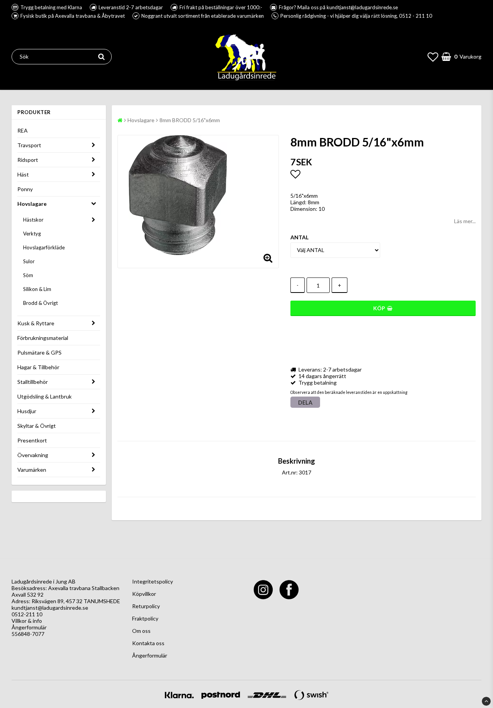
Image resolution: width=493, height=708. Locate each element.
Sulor (29, 261)
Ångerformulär (29, 627)
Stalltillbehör (32, 381)
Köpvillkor (144, 593)
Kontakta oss (148, 643)
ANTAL (299, 237)
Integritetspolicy (152, 581)
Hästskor (33, 220)
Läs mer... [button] (465, 221)
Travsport (29, 145)
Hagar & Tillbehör (38, 367)
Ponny (25, 189)
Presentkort (32, 440)
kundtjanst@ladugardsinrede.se (50, 607)
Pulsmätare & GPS (39, 352)
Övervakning (32, 455)
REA (22, 130)
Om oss (141, 630)
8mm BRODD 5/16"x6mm (189, 120)
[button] (433, 56)
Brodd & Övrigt (40, 303)
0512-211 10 (27, 614)
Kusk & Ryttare (35, 323)
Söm (28, 275)
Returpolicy (146, 606)
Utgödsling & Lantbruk (44, 396)
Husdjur (26, 411)
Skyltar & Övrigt (36, 425)
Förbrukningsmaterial (42, 338)
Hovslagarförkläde (44, 247)
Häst (23, 174)
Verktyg (32, 233)
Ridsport (27, 159)
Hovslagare (32, 203)
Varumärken (31, 469)
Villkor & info (27, 620)
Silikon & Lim (37, 289)
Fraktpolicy (145, 618)
